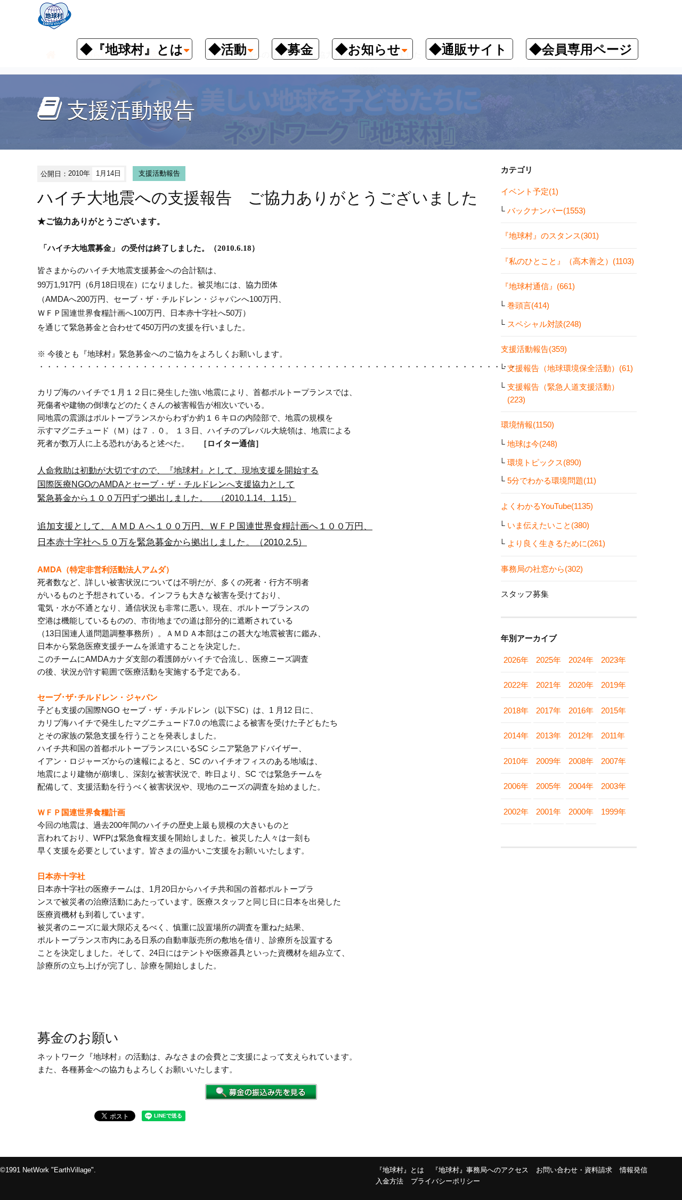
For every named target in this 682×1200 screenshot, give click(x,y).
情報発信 (633, 1170)
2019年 (613, 684)
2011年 (613, 735)
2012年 (581, 735)
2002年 (516, 811)
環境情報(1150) (527, 424)
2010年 (516, 761)
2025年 (548, 659)
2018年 (516, 710)
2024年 (581, 659)
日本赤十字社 (61, 876)
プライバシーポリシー (445, 1181)
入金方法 (389, 1181)
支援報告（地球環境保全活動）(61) (570, 368)
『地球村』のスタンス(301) (550, 235)
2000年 (581, 811)
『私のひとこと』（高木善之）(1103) (567, 261)
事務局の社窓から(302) (542, 568)
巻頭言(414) (528, 305)
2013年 (548, 735)
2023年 (613, 659)
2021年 (548, 684)
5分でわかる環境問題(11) (551, 480)
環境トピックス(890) (544, 462)
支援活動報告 (159, 173)
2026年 (516, 659)
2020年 (581, 684)
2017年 (548, 710)
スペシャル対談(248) (544, 323)
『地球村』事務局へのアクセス (480, 1170)
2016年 (581, 710)
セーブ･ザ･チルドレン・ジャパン (97, 697)
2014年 (516, 735)
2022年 (516, 684)
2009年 (548, 761)
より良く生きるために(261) (556, 543)
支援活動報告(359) (534, 349)
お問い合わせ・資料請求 (574, 1170)
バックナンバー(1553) (546, 210)
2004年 (581, 786)
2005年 (548, 786)
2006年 (516, 786)
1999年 (613, 811)
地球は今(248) (532, 443)
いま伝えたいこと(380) (548, 525)
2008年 (581, 761)
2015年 (613, 710)
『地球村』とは (400, 1170)
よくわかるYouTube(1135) (547, 506)
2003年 (613, 786)
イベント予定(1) (529, 191)
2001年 (548, 811)
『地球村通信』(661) (538, 286)
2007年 (613, 761)
